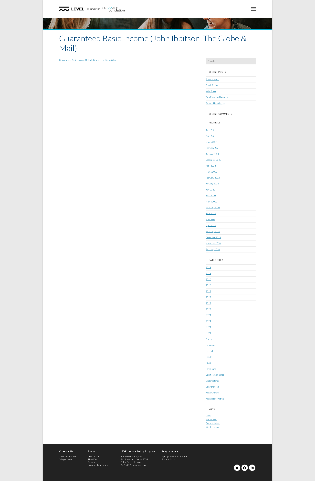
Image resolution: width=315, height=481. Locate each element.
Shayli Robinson (213, 85)
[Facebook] (244, 467)
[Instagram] (252, 467)
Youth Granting (212, 392)
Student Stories (212, 381)
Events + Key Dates (98, 464)
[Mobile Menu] (253, 9)
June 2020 (211, 195)
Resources (93, 462)
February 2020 (213, 207)
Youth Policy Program (215, 398)
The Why (92, 459)
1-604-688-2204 (67, 456)
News (208, 362)
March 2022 (211, 171)
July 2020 (210, 189)
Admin (209, 339)
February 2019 (213, 231)
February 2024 (213, 148)
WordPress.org (212, 427)
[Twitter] (237, 467)
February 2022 (213, 177)
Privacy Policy (168, 459)
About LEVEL (94, 456)
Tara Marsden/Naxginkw (217, 97)
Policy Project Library (131, 462)
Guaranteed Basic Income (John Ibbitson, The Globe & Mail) (88, 60)
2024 (208, 315)
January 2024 (212, 154)
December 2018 (213, 237)
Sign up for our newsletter (174, 456)
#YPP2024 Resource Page (133, 464)
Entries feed (211, 419)
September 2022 (213, 160)
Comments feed (213, 423)
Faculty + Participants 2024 (134, 459)
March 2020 (211, 201)
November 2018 (213, 243)
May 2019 (210, 219)
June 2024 (211, 130)
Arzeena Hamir (212, 79)
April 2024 (211, 136)
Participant (211, 369)
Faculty (209, 357)
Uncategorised (212, 386)
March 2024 (211, 142)
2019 (208, 267)
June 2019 (211, 213)
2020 (208, 279)
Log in (208, 415)
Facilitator (210, 351)
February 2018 (213, 249)
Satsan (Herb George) (215, 103)
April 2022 (211, 165)
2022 (208, 291)
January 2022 (212, 183)
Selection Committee (215, 374)
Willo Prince (211, 91)
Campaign (210, 345)
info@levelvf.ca (66, 459)
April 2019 (211, 225)
